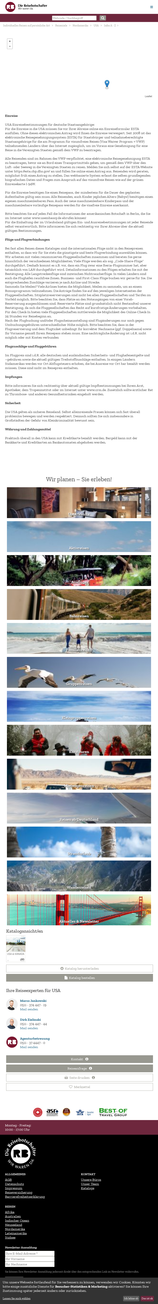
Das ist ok (147, 1298)
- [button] (9, 46)
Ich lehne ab (131, 1298)
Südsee (10, 1237)
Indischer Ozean (17, 1220)
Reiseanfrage (77, 1068)
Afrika (9, 1212)
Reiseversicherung (18, 1192)
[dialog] (79, 1291)
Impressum (13, 1188)
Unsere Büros (91, 1180)
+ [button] (9, 41)
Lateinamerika (16, 1233)
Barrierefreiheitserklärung (25, 1196)
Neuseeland (13, 1225)
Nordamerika (80, 25)
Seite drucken (79, 1078)
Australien (13, 1216)
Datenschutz (14, 1184)
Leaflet (148, 96)
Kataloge (87, 1188)
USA (96, 25)
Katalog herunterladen (82, 968)
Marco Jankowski (33, 1001)
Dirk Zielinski (30, 1019)
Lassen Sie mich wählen (16, 1298)
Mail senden (29, 1009)
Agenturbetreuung (35, 1038)
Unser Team (90, 1184)
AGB (8, 1180)
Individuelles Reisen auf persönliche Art (26, 25)
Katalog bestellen (82, 978)
